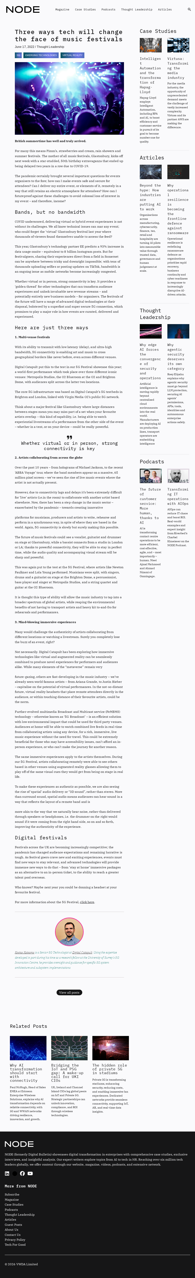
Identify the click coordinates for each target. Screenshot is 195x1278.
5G (18, 55)
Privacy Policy (15, 1240)
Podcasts (108, 9)
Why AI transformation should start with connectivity (26, 1073)
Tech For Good (15, 1244)
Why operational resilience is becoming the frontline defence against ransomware (178, 209)
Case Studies (85, 9)
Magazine (62, 9)
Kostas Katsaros (24, 952)
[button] (189, 9)
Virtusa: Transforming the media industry (178, 68)
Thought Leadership (136, 9)
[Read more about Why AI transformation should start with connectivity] (28, 1048)
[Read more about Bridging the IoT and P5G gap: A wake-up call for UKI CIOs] (69, 1048)
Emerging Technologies (41, 55)
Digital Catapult (82, 952)
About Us (11, 1229)
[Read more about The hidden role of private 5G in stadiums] (110, 1048)
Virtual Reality (72, 55)
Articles (165, 9)
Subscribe (12, 1194)
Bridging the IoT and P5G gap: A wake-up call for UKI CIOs (67, 1073)
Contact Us (13, 1235)
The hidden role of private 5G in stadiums (109, 1069)
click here (87, 902)
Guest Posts (13, 1225)
